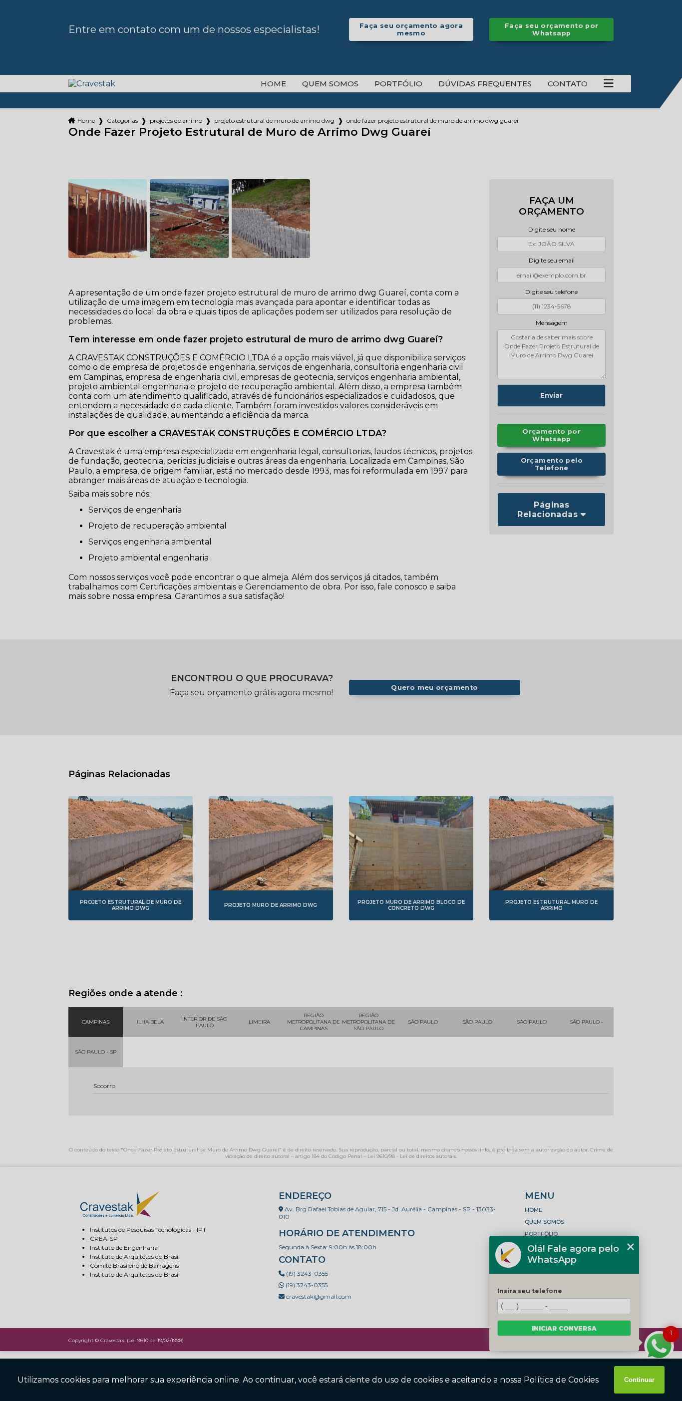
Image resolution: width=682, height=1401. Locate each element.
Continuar (639, 1380)
